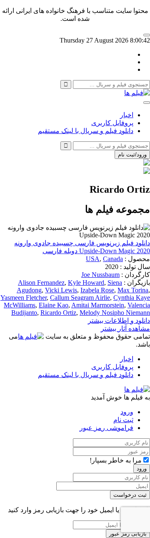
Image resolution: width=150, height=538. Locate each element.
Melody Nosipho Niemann (115, 312)
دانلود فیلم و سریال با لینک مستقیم (85, 130)
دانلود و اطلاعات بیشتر (119, 320)
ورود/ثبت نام (132, 154)
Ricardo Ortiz (58, 312)
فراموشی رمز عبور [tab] (106, 427)
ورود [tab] (126, 411)
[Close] (146, 35)
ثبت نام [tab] (123, 419)
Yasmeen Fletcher (23, 297)
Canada (113, 258)
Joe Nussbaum (100, 274)
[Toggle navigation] (146, 102)
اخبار (126, 114)
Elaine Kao (53, 305)
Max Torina (133, 290)
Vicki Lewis (61, 290)
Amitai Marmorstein (97, 305)
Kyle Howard (86, 282)
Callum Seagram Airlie (80, 297)
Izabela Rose (97, 290)
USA (93, 258)
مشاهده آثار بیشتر (125, 328)
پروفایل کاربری (112, 122)
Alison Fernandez (41, 282)
